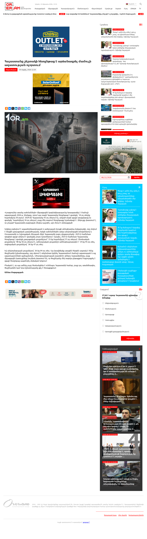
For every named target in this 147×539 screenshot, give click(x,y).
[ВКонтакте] (9, 108)
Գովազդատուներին (136, 515)
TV (140, 9)
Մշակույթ (108, 9)
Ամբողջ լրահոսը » (121, 133)
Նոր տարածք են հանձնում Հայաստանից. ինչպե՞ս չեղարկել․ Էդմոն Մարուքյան (79, 14)
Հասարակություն (67, 9)
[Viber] (19, 108)
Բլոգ (125, 9)
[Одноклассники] (6, 108)
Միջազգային (53, 9)
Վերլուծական (96, 9)
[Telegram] (29, 108)
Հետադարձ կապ (110, 515)
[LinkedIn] (16, 108)
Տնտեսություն (82, 9)
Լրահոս (104, 24)
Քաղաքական (40, 9)
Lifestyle (133, 9)
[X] (12, 108)
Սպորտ (118, 9)
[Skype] (25, 108)
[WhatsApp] (22, 108)
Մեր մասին (122, 515)
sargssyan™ (86, 522)
